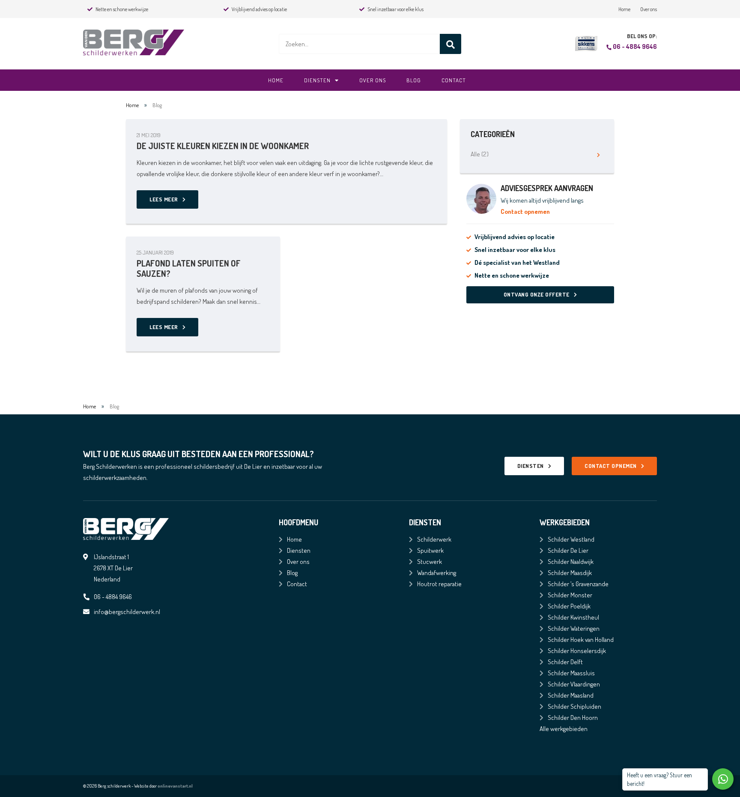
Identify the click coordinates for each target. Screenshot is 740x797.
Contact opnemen (525, 211)
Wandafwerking (436, 573)
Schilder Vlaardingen (574, 684)
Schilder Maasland (571, 695)
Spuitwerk (430, 550)
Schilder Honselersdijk (577, 651)
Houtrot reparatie (439, 584)
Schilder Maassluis (571, 673)
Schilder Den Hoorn (573, 717)
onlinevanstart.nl (175, 786)
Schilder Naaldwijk (571, 561)
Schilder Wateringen (574, 628)
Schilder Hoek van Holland (581, 639)
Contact (454, 80)
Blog (413, 80)
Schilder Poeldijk (569, 606)
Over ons (648, 9)
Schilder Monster (570, 595)
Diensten (317, 80)
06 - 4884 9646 (635, 46)
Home (624, 9)
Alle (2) (480, 154)
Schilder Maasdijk (570, 573)
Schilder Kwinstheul (573, 617)
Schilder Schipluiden (574, 706)
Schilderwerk (434, 539)
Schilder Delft (565, 662)
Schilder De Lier (568, 550)
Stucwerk (429, 561)
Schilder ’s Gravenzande (578, 584)
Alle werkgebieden (564, 729)
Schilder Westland (571, 539)
